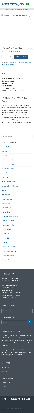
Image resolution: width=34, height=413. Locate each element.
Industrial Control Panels (10, 186)
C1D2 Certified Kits (8, 164)
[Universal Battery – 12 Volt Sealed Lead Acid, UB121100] (31, 49)
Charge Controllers (8, 169)
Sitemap (4, 371)
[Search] (30, 137)
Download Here (21, 91)
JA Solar (6, 234)
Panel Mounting (7, 199)
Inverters (4, 190)
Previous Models (9, 255)
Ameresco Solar (8, 225)
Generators (5, 173)
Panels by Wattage (23, 62)
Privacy (4, 386)
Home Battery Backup (9, 182)
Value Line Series (9, 247)
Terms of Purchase (8, 379)
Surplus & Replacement (11, 216)
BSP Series (7, 229)
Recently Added (7, 147)
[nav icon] (31, 4)
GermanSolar (7, 208)
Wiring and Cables (8, 260)
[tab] (6, 73)
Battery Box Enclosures (9, 160)
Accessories (6, 151)
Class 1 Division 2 (9, 221)
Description (6, 73)
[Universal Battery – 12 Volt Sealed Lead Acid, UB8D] (28, 49)
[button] (29, 17)
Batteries (5, 156)
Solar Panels (12, 62)
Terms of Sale (6, 382)
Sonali (5, 242)
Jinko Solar (6, 212)
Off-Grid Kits (6, 195)
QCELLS (6, 238)
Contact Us (5, 367)
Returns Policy (6, 375)
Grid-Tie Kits (6, 177)
